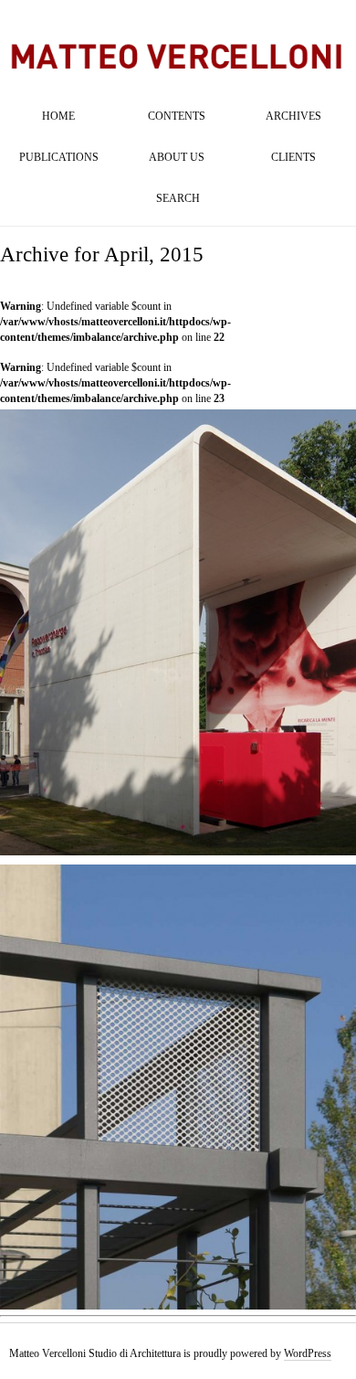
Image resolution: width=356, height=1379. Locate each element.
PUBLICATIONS (59, 157)
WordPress (307, 1353)
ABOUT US (176, 157)
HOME (58, 116)
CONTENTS (176, 116)
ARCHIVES (293, 116)
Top (313, 1336)
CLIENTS (293, 157)
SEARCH (178, 198)
